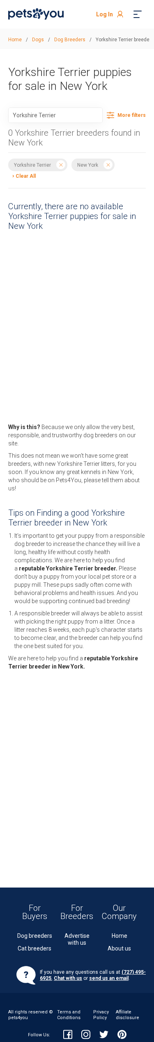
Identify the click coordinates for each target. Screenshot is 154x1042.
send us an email (109, 978)
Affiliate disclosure (127, 1014)
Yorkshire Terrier (32, 165)
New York (87, 165)
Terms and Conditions (68, 1014)
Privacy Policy (101, 1014)
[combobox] (55, 115)
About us (119, 948)
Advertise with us (77, 939)
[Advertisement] (69, 311)
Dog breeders (34, 935)
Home (119, 935)
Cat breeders (34, 948)
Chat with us (68, 978)
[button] (22, 175)
